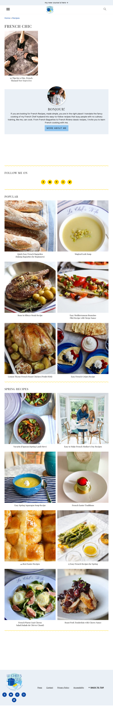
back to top (97, 687)
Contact (49, 687)
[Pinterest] (56, 182)
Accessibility (78, 687)
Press (40, 687)
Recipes (16, 18)
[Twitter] (69, 182)
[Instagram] (63, 182)
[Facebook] (43, 182)
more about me (56, 128)
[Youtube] (50, 182)
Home (7, 18)
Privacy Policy (63, 687)
